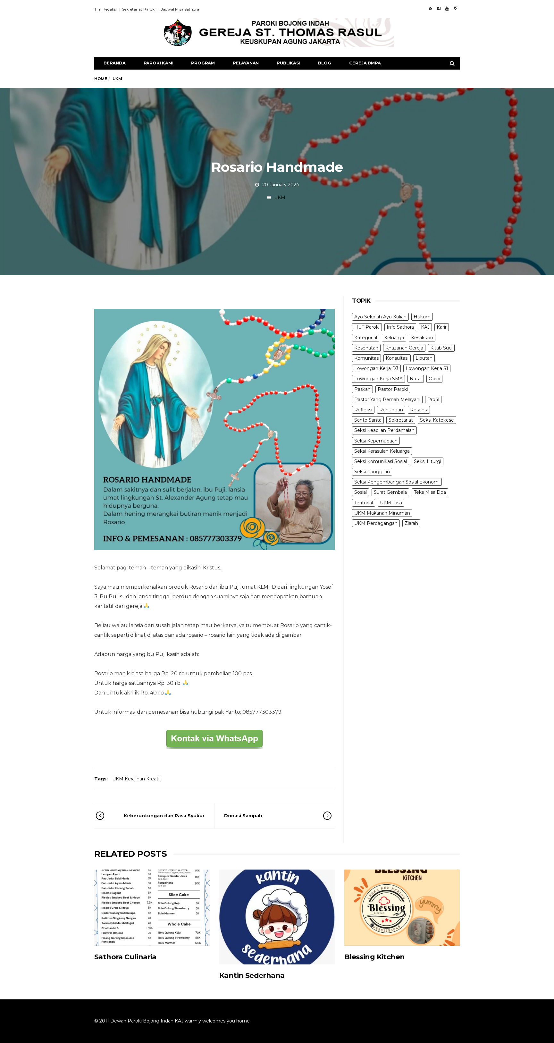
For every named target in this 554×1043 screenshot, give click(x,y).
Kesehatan (366, 348)
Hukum (422, 317)
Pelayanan (246, 62)
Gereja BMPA (365, 62)
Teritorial (363, 503)
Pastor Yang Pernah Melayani (387, 399)
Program (203, 62)
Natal (416, 379)
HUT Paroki (367, 327)
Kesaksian (422, 338)
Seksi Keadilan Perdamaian (384, 430)
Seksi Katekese (437, 420)
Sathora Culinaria (125, 957)
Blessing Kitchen (374, 957)
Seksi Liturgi (427, 461)
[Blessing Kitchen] (402, 908)
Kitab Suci (441, 348)
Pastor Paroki (393, 389)
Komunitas (366, 358)
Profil (433, 399)
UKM (279, 197)
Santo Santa (368, 420)
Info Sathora (400, 327)
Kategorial (365, 338)
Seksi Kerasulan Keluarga (382, 451)
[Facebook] (439, 8)
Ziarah (411, 523)
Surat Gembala (390, 492)
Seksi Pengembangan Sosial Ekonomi (397, 482)
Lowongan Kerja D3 (376, 368)
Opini (434, 379)
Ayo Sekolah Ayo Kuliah (380, 317)
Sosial (360, 492)
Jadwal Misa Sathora (180, 9)
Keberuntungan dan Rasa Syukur (164, 816)
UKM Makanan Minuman (382, 513)
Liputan (424, 358)
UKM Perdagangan (376, 523)
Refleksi (363, 410)
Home (100, 78)
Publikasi (288, 62)
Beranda (115, 62)
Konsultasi (397, 358)
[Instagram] (455, 8)
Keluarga (394, 338)
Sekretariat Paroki (138, 9)
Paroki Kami (158, 62)
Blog (324, 62)
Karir (442, 327)
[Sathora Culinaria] (152, 908)
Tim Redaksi (105, 9)
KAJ (425, 327)
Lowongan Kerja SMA (378, 379)
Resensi (419, 410)
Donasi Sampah (243, 816)
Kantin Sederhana (251, 975)
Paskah (362, 389)
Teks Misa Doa (430, 492)
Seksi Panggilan (372, 472)
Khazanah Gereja (404, 348)
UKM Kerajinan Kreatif (136, 779)
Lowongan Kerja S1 (427, 368)
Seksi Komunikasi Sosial (380, 461)
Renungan (391, 410)
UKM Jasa (391, 503)
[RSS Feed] (430, 8)
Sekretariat (401, 420)
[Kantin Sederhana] (277, 917)
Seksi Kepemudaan (376, 441)
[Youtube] (447, 8)
